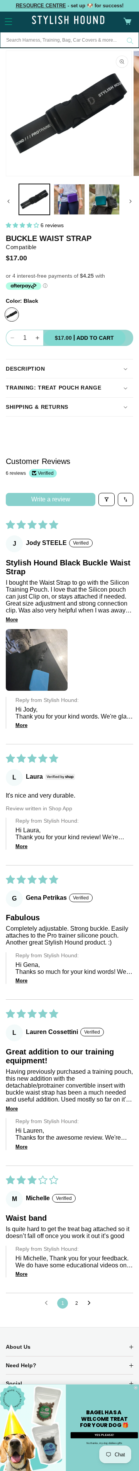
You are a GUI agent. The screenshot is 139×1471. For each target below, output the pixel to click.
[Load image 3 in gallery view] (104, 199)
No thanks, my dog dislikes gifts (104, 1443)
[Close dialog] (135, 1387)
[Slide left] (8, 201)
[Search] (130, 40)
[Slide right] (130, 201)
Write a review (50, 499)
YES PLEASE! (104, 1435)
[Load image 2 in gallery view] (69, 199)
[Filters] (106, 499)
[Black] (12, 315)
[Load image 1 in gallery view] (34, 199)
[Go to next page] (91, 1303)
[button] (8, 21)
